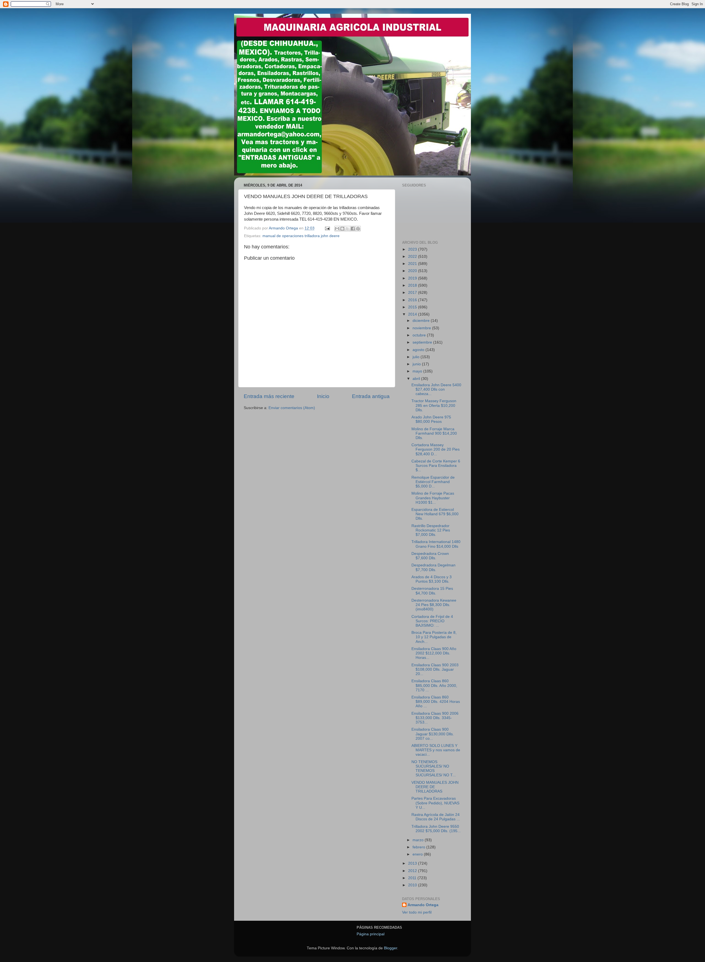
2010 (413, 885)
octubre (420, 335)
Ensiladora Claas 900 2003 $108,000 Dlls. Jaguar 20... (435, 669)
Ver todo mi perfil (417, 912)
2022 (413, 256)
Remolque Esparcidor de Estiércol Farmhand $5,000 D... (433, 481)
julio (417, 357)
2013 (413, 863)
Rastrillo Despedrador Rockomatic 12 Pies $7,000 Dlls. (430, 530)
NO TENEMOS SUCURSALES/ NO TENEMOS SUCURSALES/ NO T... (433, 768)
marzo (419, 840)
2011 (412, 878)
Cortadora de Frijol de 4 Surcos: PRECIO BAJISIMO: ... (432, 621)
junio (417, 364)
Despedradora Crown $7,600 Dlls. (430, 556)
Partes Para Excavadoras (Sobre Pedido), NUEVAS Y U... (435, 802)
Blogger (390, 948)
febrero (419, 847)
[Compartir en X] (347, 228)
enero (418, 854)
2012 (413, 871)
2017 (413, 292)
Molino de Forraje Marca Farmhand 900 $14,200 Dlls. (434, 433)
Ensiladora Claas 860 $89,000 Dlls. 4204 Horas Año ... (435, 701)
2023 (413, 249)
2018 (413, 285)
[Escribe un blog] (342, 228)
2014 (413, 314)
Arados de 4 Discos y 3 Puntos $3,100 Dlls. (431, 579)
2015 (413, 307)
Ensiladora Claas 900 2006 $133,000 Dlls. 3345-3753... (435, 717)
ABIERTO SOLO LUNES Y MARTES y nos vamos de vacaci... (435, 750)
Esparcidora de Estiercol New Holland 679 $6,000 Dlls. (435, 514)
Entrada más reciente (269, 396)
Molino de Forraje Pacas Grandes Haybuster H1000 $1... (432, 497)
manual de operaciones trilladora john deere (301, 236)
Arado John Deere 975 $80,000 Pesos (431, 419)
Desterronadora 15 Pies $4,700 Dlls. (432, 590)
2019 (413, 278)
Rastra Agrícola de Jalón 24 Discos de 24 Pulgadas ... (435, 817)
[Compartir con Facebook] (353, 228)
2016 (413, 300)
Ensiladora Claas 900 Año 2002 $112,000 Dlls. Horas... (433, 653)
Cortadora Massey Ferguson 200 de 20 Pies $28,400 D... (435, 449)
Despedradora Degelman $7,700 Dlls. (433, 567)
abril (417, 379)
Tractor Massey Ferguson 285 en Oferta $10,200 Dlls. (433, 405)
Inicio (323, 396)
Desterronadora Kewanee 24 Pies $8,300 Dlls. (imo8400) (433, 604)
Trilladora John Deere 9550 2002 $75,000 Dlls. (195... (436, 828)
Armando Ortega (423, 905)
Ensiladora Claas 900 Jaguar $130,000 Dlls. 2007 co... (432, 733)
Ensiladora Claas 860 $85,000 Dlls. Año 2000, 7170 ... (434, 685)
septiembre (423, 342)
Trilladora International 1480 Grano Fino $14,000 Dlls (435, 544)
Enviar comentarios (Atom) (292, 408)
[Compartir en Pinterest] (358, 228)
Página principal (370, 934)
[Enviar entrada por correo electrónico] (327, 228)
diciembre (422, 321)
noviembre (422, 328)
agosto (419, 350)
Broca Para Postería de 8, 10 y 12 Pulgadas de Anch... (434, 637)
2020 (413, 271)
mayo (418, 371)
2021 (413, 264)
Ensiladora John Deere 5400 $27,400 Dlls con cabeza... (436, 389)
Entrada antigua (371, 396)
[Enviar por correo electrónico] (337, 228)
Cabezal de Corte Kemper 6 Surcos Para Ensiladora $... (435, 465)
